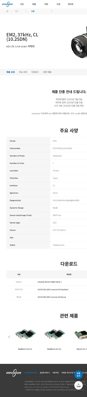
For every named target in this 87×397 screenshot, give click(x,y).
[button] (9, 337)
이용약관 (55, 373)
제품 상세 (10, 72)
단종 (32, 11)
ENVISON (7, 4)
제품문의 (78, 374)
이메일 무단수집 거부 (69, 373)
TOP (78, 386)
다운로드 (35, 72)
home (7, 11)
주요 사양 (23, 72)
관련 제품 (47, 72)
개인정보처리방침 (30, 373)
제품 (16, 11)
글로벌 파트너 (45, 373)
